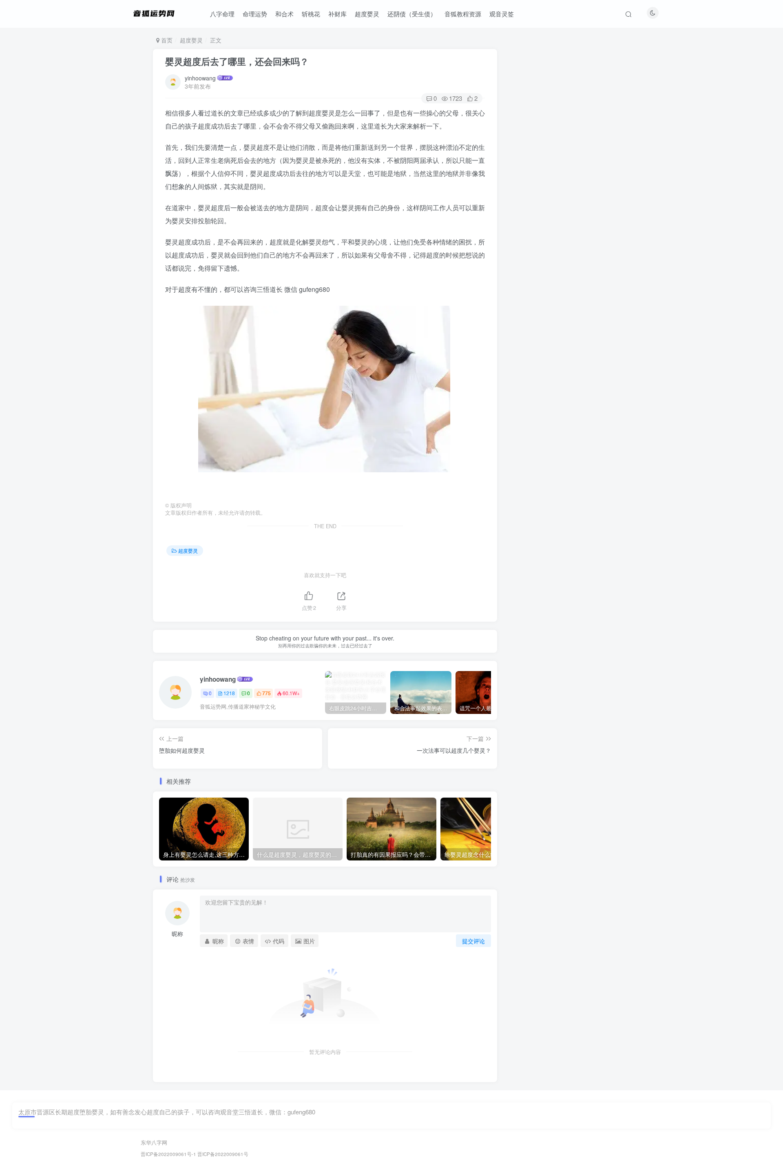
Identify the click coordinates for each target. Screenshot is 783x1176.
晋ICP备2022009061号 (222, 1154)
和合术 (284, 13)
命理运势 (255, 13)
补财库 (337, 13)
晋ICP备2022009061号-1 (168, 1154)
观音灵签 (501, 13)
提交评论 (473, 941)
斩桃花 (311, 13)
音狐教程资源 (463, 13)
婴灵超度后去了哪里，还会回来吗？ (237, 61)
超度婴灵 (367, 13)
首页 (166, 40)
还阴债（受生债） (411, 13)
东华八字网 (154, 1142)
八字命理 (222, 13)
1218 (229, 692)
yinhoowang (200, 78)
